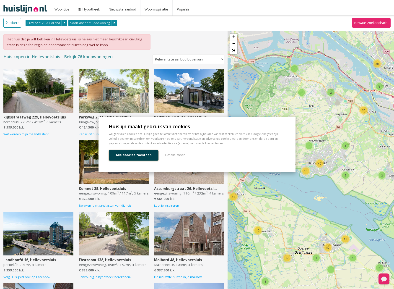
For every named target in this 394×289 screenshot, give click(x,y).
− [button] (233, 44)
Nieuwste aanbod (122, 9)
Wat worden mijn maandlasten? (26, 134)
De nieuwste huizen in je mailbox (178, 277)
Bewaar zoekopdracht (371, 22)
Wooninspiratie (156, 9)
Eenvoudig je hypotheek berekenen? (105, 277)
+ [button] (233, 37)
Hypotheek (90, 9)
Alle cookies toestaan (134, 155)
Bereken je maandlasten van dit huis (105, 205)
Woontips (62, 9)
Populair (183, 9)
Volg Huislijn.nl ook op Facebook (26, 277)
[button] (233, 50)
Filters (14, 22)
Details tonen (175, 155)
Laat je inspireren (166, 205)
